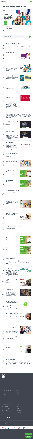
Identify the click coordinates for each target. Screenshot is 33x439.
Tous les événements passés (9, 369)
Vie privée (10, 423)
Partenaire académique (20, 388)
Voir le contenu (16, 21)
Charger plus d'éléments (21, 369)
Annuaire (17, 402)
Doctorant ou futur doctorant (6, 386)
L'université (4, 400)
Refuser (28, 436)
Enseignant (4, 392)
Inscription (18, 400)
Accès (17, 406)
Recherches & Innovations (6, 408)
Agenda (17, 404)
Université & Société (5, 410)
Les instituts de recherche (6, 404)
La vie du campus (5, 406)
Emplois (17, 408)
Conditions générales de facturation (26, 423)
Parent (17, 392)
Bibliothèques (18, 410)
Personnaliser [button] (28, 431)
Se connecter (18, 412)
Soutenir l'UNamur (5, 412)
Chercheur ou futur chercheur (6, 388)
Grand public (18, 394)
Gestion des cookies (16, 423)
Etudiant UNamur (19, 386)
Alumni (17, 390)
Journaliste (4, 394)
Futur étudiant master (19, 384)
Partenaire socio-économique (6, 390)
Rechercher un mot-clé (7, 36)
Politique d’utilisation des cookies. (13, 437)
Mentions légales (4, 423)
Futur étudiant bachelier (6, 384)
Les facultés (4, 402)
